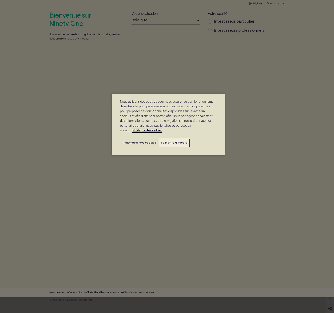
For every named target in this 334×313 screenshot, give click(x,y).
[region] (168, 125)
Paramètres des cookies (139, 142)
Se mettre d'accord (174, 142)
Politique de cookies (147, 130)
